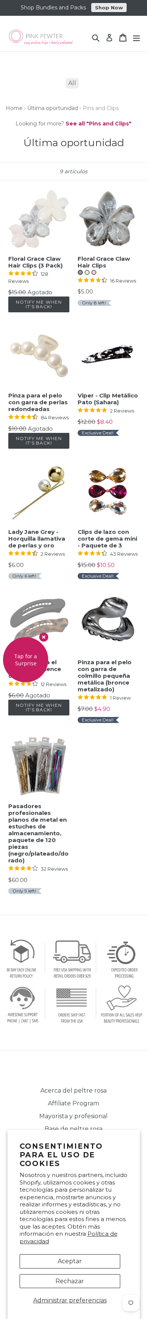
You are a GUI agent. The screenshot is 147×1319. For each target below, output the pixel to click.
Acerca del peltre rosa (73, 1090)
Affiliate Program (73, 1103)
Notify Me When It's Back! (38, 304)
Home (14, 108)
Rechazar (69, 1281)
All (72, 83)
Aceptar (70, 1261)
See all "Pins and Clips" (99, 123)
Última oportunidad (52, 108)
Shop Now (109, 8)
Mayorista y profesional (73, 1116)
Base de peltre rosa (73, 1129)
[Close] (43, 637)
